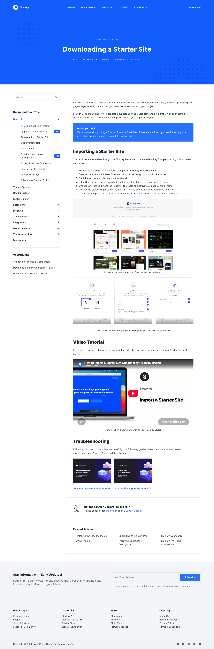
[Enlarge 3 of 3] (189, 281)
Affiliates (115, 619)
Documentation (21, 616)
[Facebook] (178, 644)
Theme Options (21, 187)
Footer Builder (21, 198)
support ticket (134, 510)
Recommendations (169, 619)
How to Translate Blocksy (34, 169)
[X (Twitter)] (183, 644)
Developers (19, 240)
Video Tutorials (21, 623)
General (36, 119)
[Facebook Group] (189, 644)
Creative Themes (66, 644)
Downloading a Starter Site (35, 137)
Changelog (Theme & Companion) (32, 261)
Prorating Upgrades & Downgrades (40, 156)
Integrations (36, 222)
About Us (164, 616)
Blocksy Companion (72, 626)
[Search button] (56, 96)
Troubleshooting (36, 234)
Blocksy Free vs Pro (72, 619)
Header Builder (21, 192)
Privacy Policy (166, 623)
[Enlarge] (189, 202)
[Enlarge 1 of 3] (107, 281)
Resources (139, 7)
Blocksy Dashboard (172, 535)
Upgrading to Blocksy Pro (133, 535)
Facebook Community (24, 626)
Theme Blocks (36, 216)
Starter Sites (108, 7)
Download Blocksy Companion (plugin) (34, 267)
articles (110, 510)
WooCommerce (88, 7)
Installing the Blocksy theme (91, 535)
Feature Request (119, 626)
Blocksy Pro (68, 616)
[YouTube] (194, 644)
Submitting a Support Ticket (35, 180)
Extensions (36, 204)
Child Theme (83, 540)
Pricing (124, 7)
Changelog (116, 616)
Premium (71, 7)
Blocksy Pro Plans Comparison (36, 163)
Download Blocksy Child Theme (30, 273)
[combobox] (33, 96)
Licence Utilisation (30, 174)
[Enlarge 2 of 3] (148, 281)
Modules (36, 210)
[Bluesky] (200, 644)
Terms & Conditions (169, 626)
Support (17, 619)
